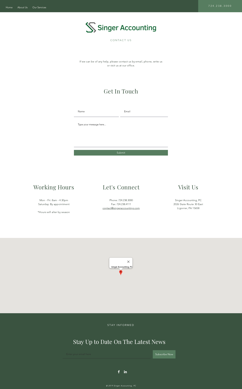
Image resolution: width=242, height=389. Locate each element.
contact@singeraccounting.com (121, 208)
